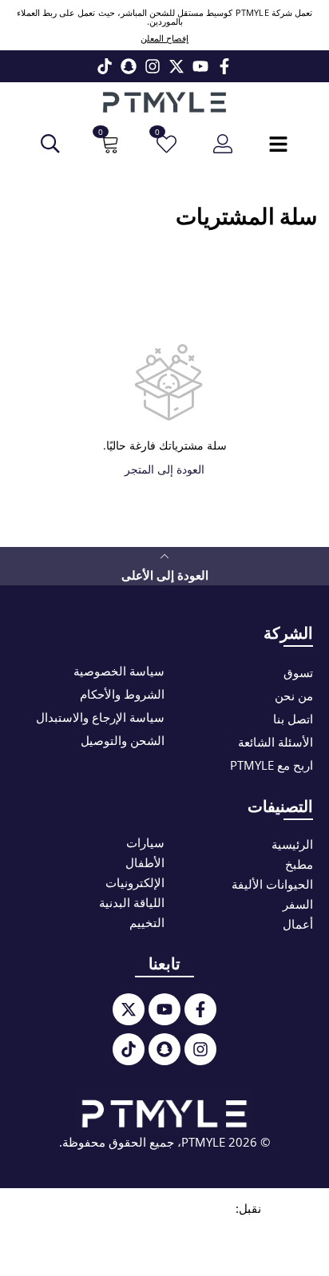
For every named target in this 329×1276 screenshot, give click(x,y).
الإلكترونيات (134, 882)
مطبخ (299, 864)
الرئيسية (292, 844)
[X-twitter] (176, 66)
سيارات (145, 842)
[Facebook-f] (224, 66)
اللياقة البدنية (131, 902)
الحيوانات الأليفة (272, 884)
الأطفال (144, 862)
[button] (108, 143)
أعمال (298, 924)
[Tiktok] (105, 66)
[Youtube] (200, 66)
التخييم (146, 922)
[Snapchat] (129, 66)
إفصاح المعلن (164, 38)
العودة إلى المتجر (164, 469)
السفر (298, 904)
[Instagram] (153, 66)
